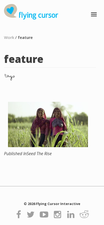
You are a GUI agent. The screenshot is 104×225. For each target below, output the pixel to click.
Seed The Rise (28, 153)
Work (9, 37)
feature (25, 37)
